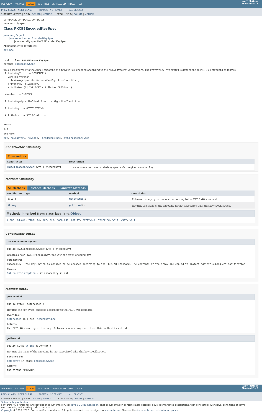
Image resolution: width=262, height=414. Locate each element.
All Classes (76, 10)
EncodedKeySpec (25, 63)
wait (115, 220)
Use (39, 4)
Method (47, 14)
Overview (6, 4)
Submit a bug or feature (15, 402)
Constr (36, 14)
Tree (47, 4)
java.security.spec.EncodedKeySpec (31, 38)
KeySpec (9, 50)
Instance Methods (42, 188)
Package (19, 4)
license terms (112, 410)
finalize (34, 220)
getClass (48, 220)
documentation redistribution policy (157, 410)
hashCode (62, 220)
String (11, 205)
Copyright (6, 410)
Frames (43, 10)
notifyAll (89, 220)
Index (71, 4)
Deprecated (59, 4)
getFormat (75, 205)
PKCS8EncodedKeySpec (20, 167)
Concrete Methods (73, 188)
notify (75, 220)
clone (10, 220)
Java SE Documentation (84, 404)
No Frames (56, 10)
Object (75, 213)
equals (21, 220)
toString (104, 220)
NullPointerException (21, 273)
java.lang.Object (14, 35)
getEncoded (76, 198)
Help (79, 4)
